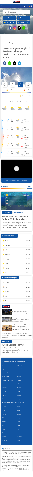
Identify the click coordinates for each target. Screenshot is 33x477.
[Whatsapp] (9, 63)
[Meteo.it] (28, 6)
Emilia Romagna (6, 376)
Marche (19, 376)
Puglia (18, 391)
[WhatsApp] (23, 28)
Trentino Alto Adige (7, 372)
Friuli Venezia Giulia (7, 380)
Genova (4, 410)
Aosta (18, 406)
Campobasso (5, 433)
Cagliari (19, 440)
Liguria (4, 369)
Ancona (4, 421)
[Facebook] (10, 28)
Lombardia (19, 369)
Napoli (4, 429)
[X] (19, 28)
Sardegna (19, 399)
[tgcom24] (16, 2)
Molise (4, 391)
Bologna (19, 418)
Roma (18, 425)
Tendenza (7, 212)
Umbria (4, 384)
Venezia (19, 414)
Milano (18, 410)
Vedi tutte (29, 187)
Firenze (19, 421)
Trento (4, 414)
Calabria (19, 395)
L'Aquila (18, 429)
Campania (4, 387)
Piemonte (4, 365)
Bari (18, 433)
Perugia (4, 425)
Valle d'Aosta (20, 365)
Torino (4, 406)
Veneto (18, 372)
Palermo (4, 440)
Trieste (4, 418)
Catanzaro (19, 436)
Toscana (19, 380)
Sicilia (3, 399)
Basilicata (4, 395)
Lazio (18, 384)
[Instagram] (15, 28)
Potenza (4, 436)
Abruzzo (19, 387)
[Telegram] (19, 63)
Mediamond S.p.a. (15, 465)
